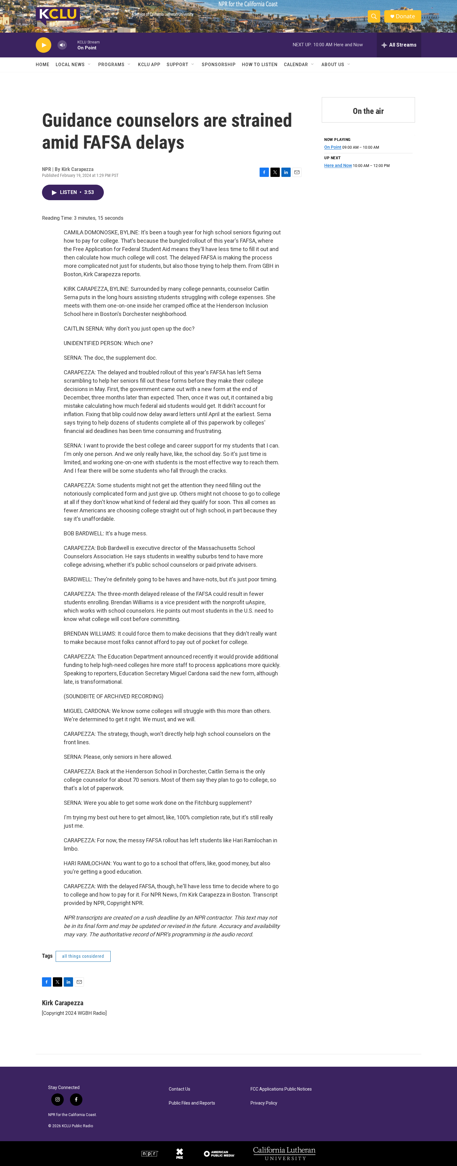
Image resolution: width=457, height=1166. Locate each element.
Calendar (296, 64)
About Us (332, 64)
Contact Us (179, 1089)
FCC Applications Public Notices (281, 1089)
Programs (111, 64)
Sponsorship (219, 64)
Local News (70, 64)
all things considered (83, 956)
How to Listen (260, 64)
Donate (405, 16)
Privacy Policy (264, 1103)
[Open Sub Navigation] (89, 64)
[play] (43, 45)
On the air (368, 111)
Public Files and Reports (192, 1103)
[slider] (72, 45)
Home (42, 64)
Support (177, 64)
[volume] (62, 45)
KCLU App (149, 64)
